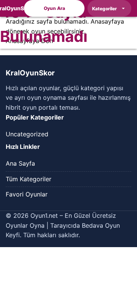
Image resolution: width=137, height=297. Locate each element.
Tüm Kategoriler (28, 179)
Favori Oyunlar (27, 194)
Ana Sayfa (20, 163)
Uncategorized (27, 134)
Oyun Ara (54, 8)
